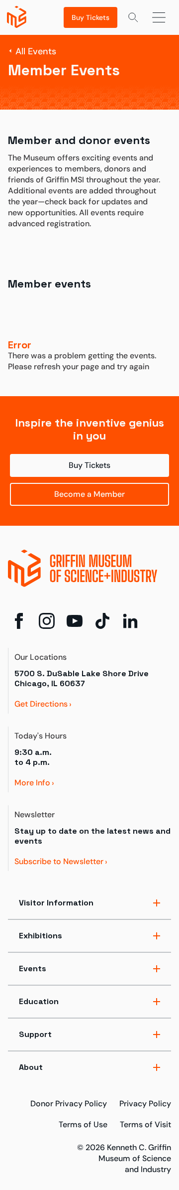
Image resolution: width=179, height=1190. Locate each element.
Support (35, 1034)
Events (32, 968)
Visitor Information (56, 902)
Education (39, 1001)
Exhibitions (40, 935)
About (31, 1067)
